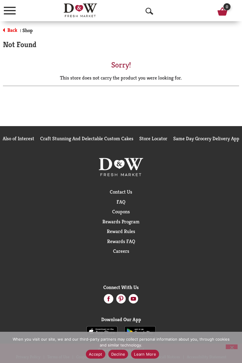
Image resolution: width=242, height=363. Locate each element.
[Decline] (232, 346)
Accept (95, 354)
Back (11, 30)
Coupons (121, 211)
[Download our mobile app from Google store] (140, 331)
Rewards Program (121, 221)
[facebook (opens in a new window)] (108, 300)
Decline (118, 354)
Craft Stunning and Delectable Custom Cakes (86, 138)
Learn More (145, 354)
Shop (27, 30)
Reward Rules (121, 231)
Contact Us (121, 192)
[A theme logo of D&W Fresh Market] (80, 10)
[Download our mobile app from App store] (101, 331)
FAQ (121, 202)
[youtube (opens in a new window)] (133, 300)
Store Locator (153, 138)
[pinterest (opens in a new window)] (121, 300)
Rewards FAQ (121, 241)
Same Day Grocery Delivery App (206, 138)
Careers (121, 251)
